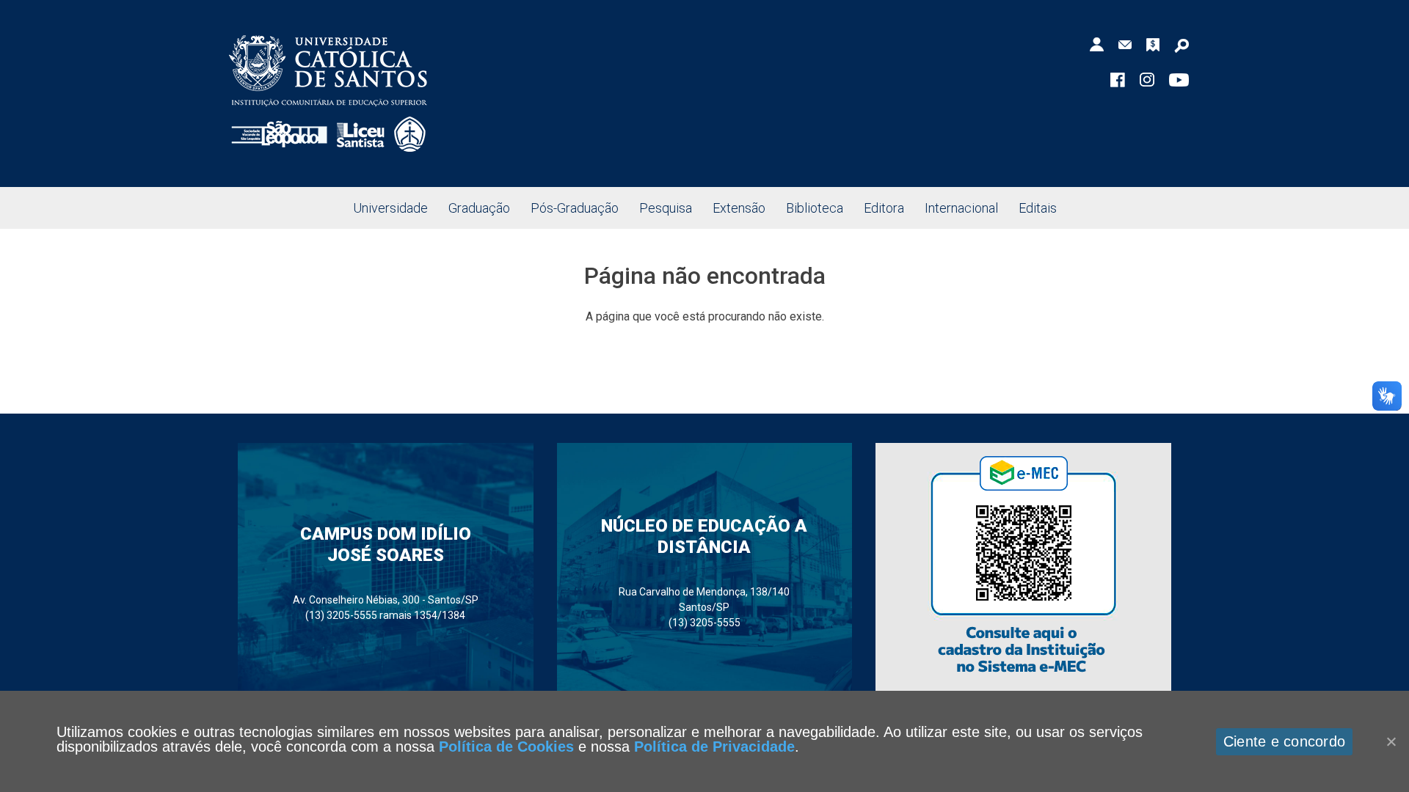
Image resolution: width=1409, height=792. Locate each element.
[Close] (1390, 741)
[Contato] (1125, 44)
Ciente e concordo (1284, 741)
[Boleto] (1152, 44)
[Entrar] (1097, 44)
